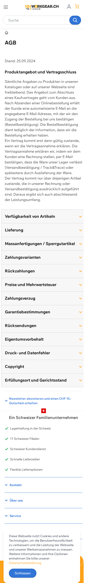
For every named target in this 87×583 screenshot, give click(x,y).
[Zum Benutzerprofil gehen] (69, 6)
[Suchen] (75, 20)
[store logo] (42, 7)
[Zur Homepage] (7, 33)
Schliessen (23, 573)
